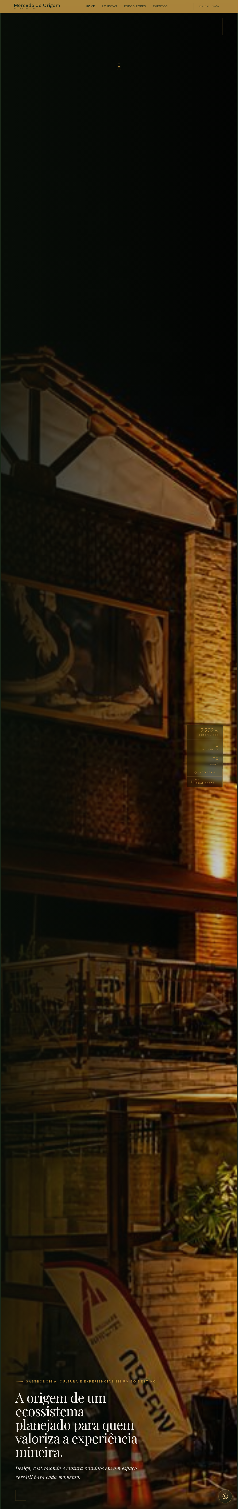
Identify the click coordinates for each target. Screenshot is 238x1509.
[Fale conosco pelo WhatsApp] (225, 1496)
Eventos (160, 6)
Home (90, 6)
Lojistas (109, 6)
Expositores (135, 6)
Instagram (207, 772)
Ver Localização (209, 6)
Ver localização (204, 781)
